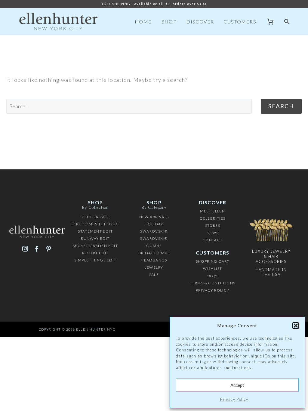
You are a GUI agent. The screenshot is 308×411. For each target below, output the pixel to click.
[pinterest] (48, 249)
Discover (200, 21)
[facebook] (37, 249)
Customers (239, 21)
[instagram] (25, 249)
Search (281, 106)
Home (143, 21)
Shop (169, 21)
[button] (296, 326)
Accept (237, 385)
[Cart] (270, 21)
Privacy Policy (234, 399)
